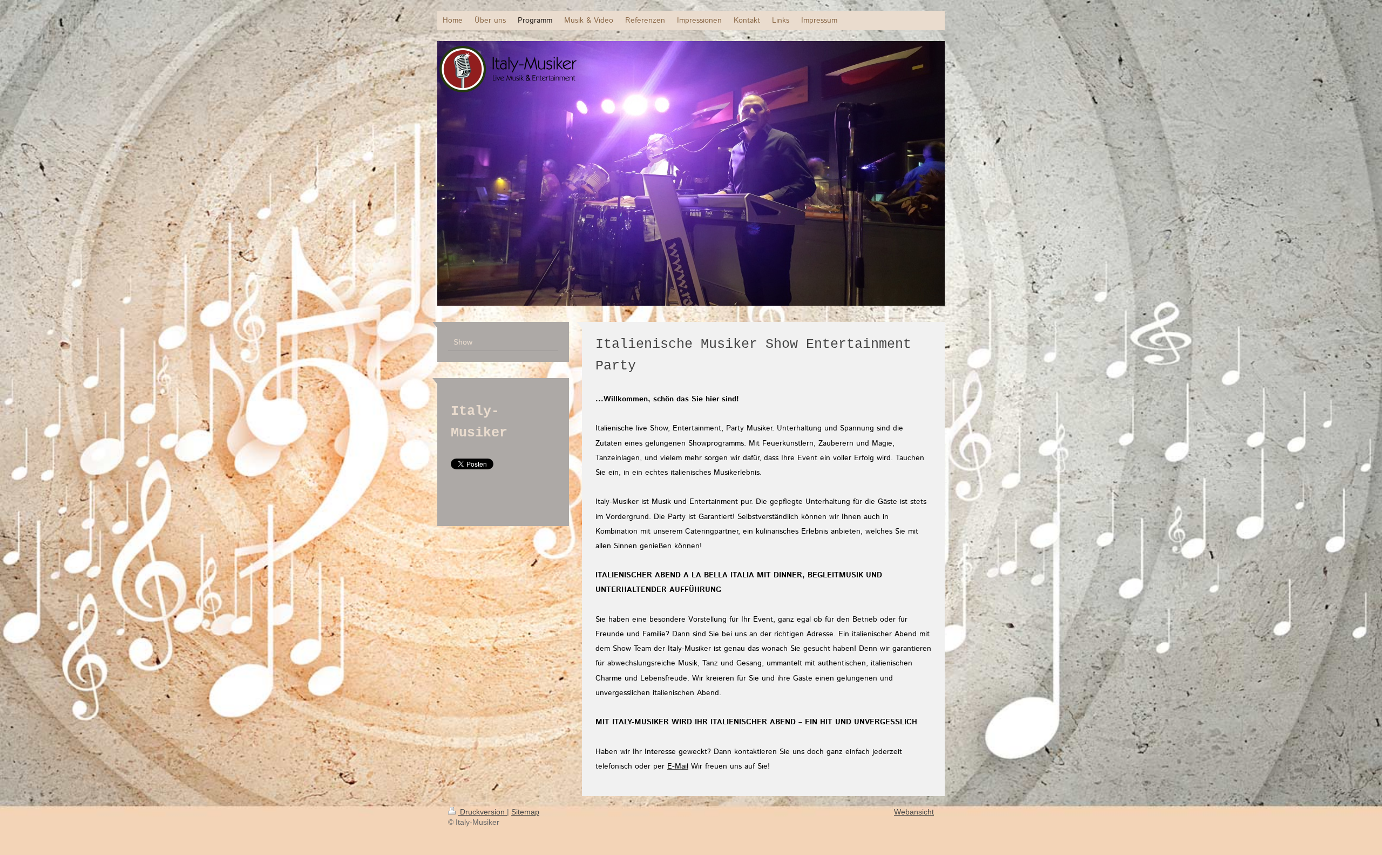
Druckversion (482, 811)
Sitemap (525, 811)
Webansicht (914, 811)
